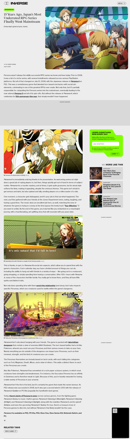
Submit (114, 154)
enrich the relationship (45, 285)
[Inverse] (19, 3)
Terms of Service (98, 149)
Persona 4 (75, 81)
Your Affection (71, 206)
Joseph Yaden (11, 64)
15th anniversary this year (26, 96)
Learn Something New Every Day (101, 133)
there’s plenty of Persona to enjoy (23, 396)
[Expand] (114, 409)
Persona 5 (18, 93)
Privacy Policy (109, 149)
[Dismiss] (126, 409)
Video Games (9, 431)
